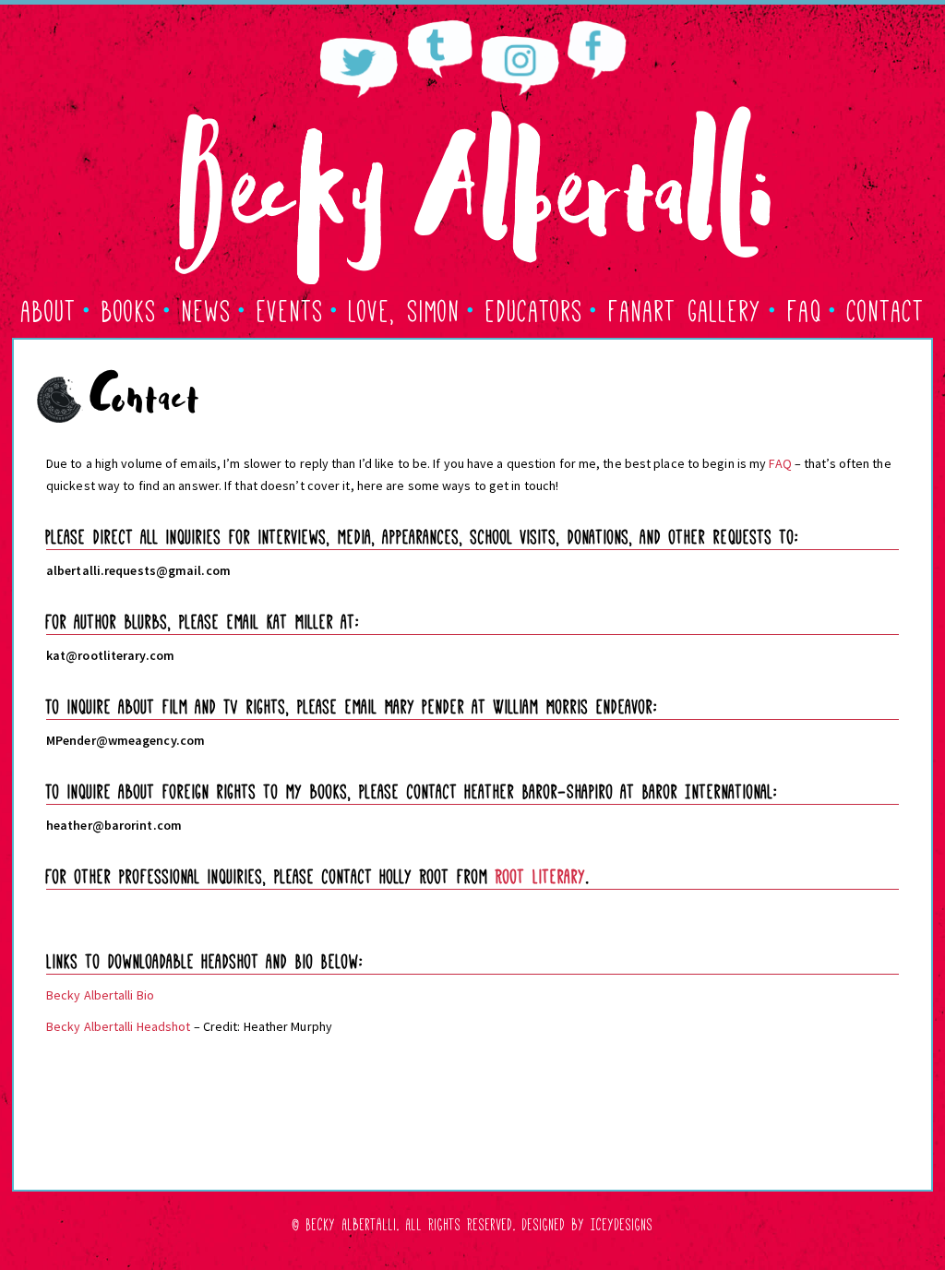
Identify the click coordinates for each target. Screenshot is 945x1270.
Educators (534, 308)
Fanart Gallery (685, 308)
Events (290, 308)
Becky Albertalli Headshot (118, 1026)
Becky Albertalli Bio (100, 995)
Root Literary (541, 874)
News (207, 308)
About (49, 308)
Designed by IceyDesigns (587, 1223)
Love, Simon (405, 308)
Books (129, 308)
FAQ (804, 308)
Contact (886, 308)
